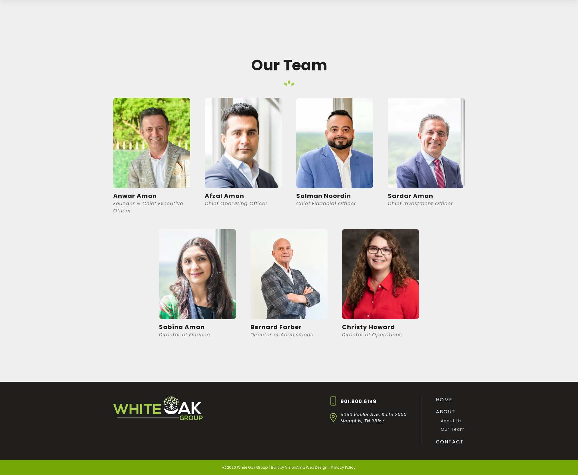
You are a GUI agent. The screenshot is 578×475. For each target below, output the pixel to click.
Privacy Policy (343, 467)
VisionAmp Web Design (306, 467)
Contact (450, 441)
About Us (451, 421)
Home (444, 399)
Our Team (453, 429)
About (445, 411)
